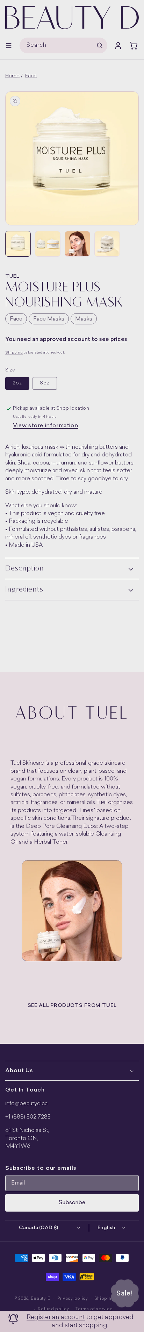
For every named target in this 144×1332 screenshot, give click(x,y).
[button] (8, 45)
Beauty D (41, 1299)
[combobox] (63, 45)
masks (83, 319)
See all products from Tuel (72, 1005)
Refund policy (53, 1309)
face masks (48, 319)
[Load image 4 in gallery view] (77, 244)
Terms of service (94, 1309)
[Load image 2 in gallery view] (47, 244)
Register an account (56, 1317)
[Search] (99, 45)
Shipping (14, 353)
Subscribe (72, 1203)
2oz (17, 383)
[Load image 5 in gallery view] (107, 244)
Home (12, 76)
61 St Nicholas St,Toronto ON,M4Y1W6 (27, 1138)
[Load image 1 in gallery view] (18, 244)
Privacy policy (72, 1299)
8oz (45, 383)
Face (31, 76)
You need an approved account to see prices (66, 339)
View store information (45, 426)
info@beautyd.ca (26, 1104)
